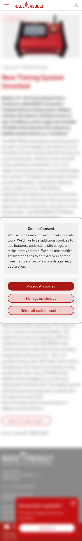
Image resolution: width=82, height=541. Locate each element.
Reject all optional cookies (41, 310)
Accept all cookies (41, 286)
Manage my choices (41, 298)
